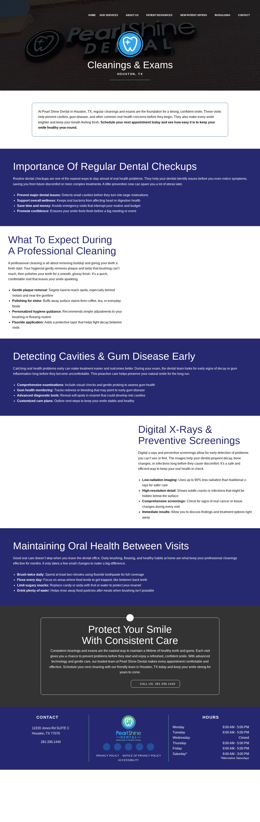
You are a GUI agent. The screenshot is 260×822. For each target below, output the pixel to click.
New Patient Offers (193, 15)
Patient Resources (159, 15)
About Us (132, 15)
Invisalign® (222, 15)
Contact (244, 15)
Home (92, 15)
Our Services (109, 15)
